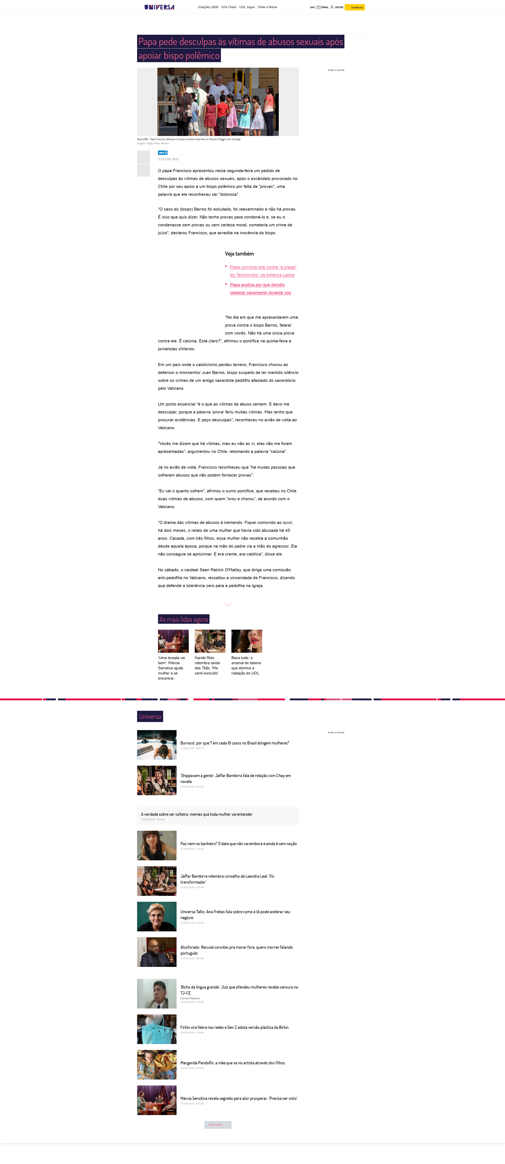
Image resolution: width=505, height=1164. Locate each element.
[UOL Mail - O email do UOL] (322, 7)
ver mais (215, 1124)
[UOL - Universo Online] (177, 7)
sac (312, 7)
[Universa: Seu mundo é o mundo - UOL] (159, 7)
